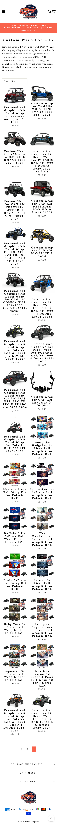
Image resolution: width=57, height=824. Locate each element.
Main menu (28, 773)
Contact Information (28, 764)
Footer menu (28, 782)
